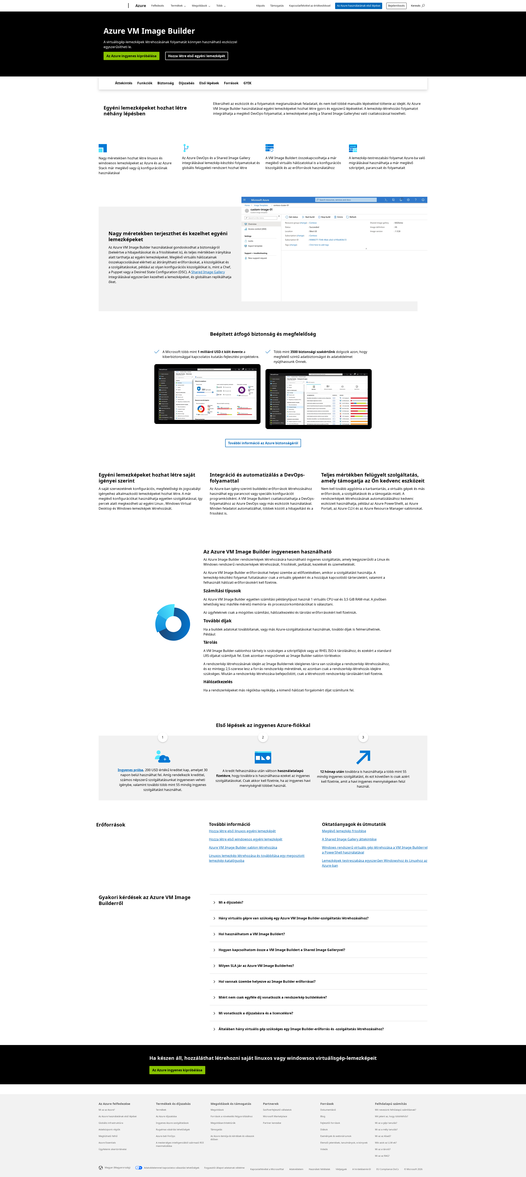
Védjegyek (341, 1169)
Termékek (177, 5)
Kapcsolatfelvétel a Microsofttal (267, 1169)
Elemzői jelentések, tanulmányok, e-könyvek (344, 1142)
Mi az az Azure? (107, 1109)
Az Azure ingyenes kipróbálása (131, 56)
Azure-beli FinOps (165, 1136)
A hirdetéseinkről (361, 1169)
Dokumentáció (328, 1109)
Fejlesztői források (330, 1122)
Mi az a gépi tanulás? (386, 1122)
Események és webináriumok (335, 1136)
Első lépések (209, 83)
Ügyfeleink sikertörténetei (113, 1149)
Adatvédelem (296, 1169)
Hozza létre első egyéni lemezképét (196, 56)
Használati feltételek (319, 1169)
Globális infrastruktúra (111, 1122)
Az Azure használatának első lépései (358, 5)
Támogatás (277, 5)
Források (231, 83)
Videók (324, 1149)
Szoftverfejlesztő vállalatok (277, 1109)
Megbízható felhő (108, 1136)
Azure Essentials (107, 1142)
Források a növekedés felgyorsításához (232, 1116)
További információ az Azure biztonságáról (263, 443)
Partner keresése (272, 1122)
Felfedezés (157, 5)
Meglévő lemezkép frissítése (344, 831)
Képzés (260, 5)
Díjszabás (186, 83)
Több (219, 5)
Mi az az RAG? (382, 1155)
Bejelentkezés (396, 5)
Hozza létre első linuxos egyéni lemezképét (242, 831)
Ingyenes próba (130, 770)
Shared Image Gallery (208, 272)
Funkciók (144, 83)
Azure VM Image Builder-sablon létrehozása (243, 847)
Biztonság (165, 83)
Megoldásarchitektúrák (223, 1122)
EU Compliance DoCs (387, 1169)
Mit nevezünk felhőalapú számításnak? (395, 1109)
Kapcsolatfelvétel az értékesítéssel (309, 5)
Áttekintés (123, 83)
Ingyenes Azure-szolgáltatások (172, 1122)
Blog (322, 1116)
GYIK (247, 83)
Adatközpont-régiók (109, 1129)
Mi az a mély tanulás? (386, 1129)
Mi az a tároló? (383, 1149)
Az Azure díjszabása (166, 1116)
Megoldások (199, 5)
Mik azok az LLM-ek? (386, 1142)
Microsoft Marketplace (275, 1116)
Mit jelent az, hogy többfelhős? (391, 1116)
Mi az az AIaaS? (383, 1136)
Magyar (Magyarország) (117, 1167)
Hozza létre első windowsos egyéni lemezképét (245, 839)
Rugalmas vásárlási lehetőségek (173, 1129)
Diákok (324, 1129)
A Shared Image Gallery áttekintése (349, 839)
